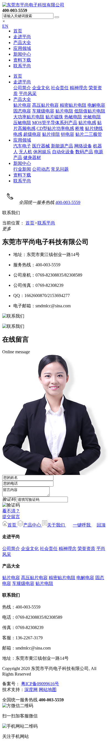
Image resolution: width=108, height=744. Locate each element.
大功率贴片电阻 (28, 116)
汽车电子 (22, 146)
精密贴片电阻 (73, 105)
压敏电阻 (22, 122)
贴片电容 (22, 105)
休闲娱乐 (42, 151)
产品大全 (22, 42)
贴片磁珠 (54, 116)
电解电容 (96, 105)
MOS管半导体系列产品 (54, 122)
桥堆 (79, 128)
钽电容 (67, 134)
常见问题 (60, 169)
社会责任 (60, 87)
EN (5, 26)
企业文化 (41, 87)
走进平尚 (22, 36)
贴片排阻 (51, 134)
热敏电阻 (73, 116)
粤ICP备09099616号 (40, 683)
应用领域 (22, 48)
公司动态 (41, 169)
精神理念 (79, 87)
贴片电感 (87, 122)
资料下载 (22, 60)
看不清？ (11, 510)
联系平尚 (22, 65)
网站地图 (47, 689)
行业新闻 (22, 169)
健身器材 (32, 157)
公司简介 (22, 87)
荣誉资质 (86, 548)
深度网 (31, 689)
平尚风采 (28, 93)
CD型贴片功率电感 (55, 128)
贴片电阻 (64, 111)
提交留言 (11, 516)
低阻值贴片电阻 (89, 111)
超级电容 (32, 134)
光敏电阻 (92, 116)
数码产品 (84, 151)
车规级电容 (43, 111)
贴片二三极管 (88, 134)
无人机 (25, 151)
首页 (17, 31)
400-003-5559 (67, 202)
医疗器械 (41, 146)
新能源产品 (62, 146)
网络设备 (83, 146)
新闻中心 (22, 54)
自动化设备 (63, 151)
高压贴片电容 (45, 105)
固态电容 (22, 111)
